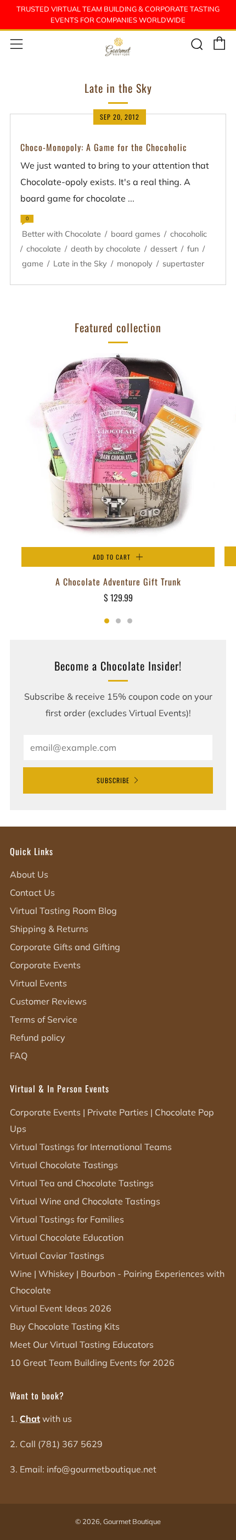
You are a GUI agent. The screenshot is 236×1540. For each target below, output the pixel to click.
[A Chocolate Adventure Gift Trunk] (118, 450)
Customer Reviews (48, 1001)
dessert (163, 249)
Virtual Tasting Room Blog (63, 910)
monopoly (135, 264)
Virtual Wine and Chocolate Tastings (85, 1201)
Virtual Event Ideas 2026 (60, 1308)
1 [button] (106, 620)
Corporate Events (45, 964)
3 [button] (129, 620)
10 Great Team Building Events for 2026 (92, 1362)
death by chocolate (106, 249)
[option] (118, 485)
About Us (29, 874)
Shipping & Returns (49, 928)
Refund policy (37, 1037)
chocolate (43, 249)
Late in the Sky (80, 264)
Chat (30, 1418)
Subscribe (113, 780)
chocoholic (188, 234)
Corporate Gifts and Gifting (65, 946)
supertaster (183, 264)
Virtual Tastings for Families (67, 1219)
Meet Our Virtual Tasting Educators (82, 1344)
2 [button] (118, 620)
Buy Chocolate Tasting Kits (65, 1326)
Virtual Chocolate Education (66, 1237)
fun (193, 249)
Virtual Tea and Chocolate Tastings (82, 1183)
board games (135, 234)
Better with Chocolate (61, 234)
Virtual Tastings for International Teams (91, 1146)
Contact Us (32, 892)
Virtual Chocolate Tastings (64, 1164)
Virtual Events (38, 983)
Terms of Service (43, 1019)
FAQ (18, 1055)
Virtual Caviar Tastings (57, 1255)
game (32, 264)
